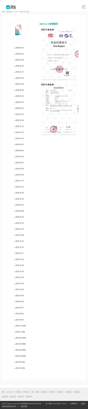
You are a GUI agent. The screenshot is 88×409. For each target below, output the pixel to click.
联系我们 (60, 392)
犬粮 (32, 392)
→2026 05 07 (19, 48)
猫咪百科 (29, 396)
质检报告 (76, 392)
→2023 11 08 (18, 193)
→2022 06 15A (19, 368)
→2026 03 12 (19, 54)
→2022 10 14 (19, 283)
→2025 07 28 (19, 84)
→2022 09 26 (19, 296)
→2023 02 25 (19, 217)
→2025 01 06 (19, 120)
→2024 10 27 (19, 132)
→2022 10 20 (19, 277)
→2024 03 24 (19, 169)
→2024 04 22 (19, 156)
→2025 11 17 (18, 72)
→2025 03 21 (19, 108)
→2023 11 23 (18, 187)
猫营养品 (26, 392)
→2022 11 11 (18, 253)
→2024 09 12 (19, 144)
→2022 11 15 (18, 247)
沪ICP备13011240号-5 (53, 404)
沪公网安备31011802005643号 (30, 404)
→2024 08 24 (19, 150)
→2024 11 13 (18, 126)
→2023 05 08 (19, 211)
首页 (3, 392)
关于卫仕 (10, 392)
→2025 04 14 (19, 102)
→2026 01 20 (19, 66)
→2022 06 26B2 (20, 350)
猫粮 (37, 392)
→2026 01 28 (19, 60)
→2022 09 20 (19, 302)
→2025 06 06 (19, 90)
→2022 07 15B (19, 332)
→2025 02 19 (19, 114)
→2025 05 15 (19, 96)
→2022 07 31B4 (20, 326)
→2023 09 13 (19, 205)
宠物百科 (52, 392)
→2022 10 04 (19, 289)
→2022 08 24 (19, 320)
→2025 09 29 (19, 78)
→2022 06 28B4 (20, 344)
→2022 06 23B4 (20, 356)
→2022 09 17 (19, 308)
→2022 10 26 (19, 265)
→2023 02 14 (19, 223)
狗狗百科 (21, 396)
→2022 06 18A (19, 362)
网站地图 (24, 406)
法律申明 (73, 404)
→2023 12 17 (19, 181)
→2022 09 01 (19, 314)
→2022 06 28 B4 (20, 338)
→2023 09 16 (19, 199)
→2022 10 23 (19, 271)
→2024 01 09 (19, 175)
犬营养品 (18, 392)
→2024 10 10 (19, 138)
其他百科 (13, 396)
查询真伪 (68, 392)
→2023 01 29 (19, 229)
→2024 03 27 (19, 163)
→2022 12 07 (19, 241)
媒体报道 (44, 392)
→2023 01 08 (19, 235)
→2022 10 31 (19, 259)
